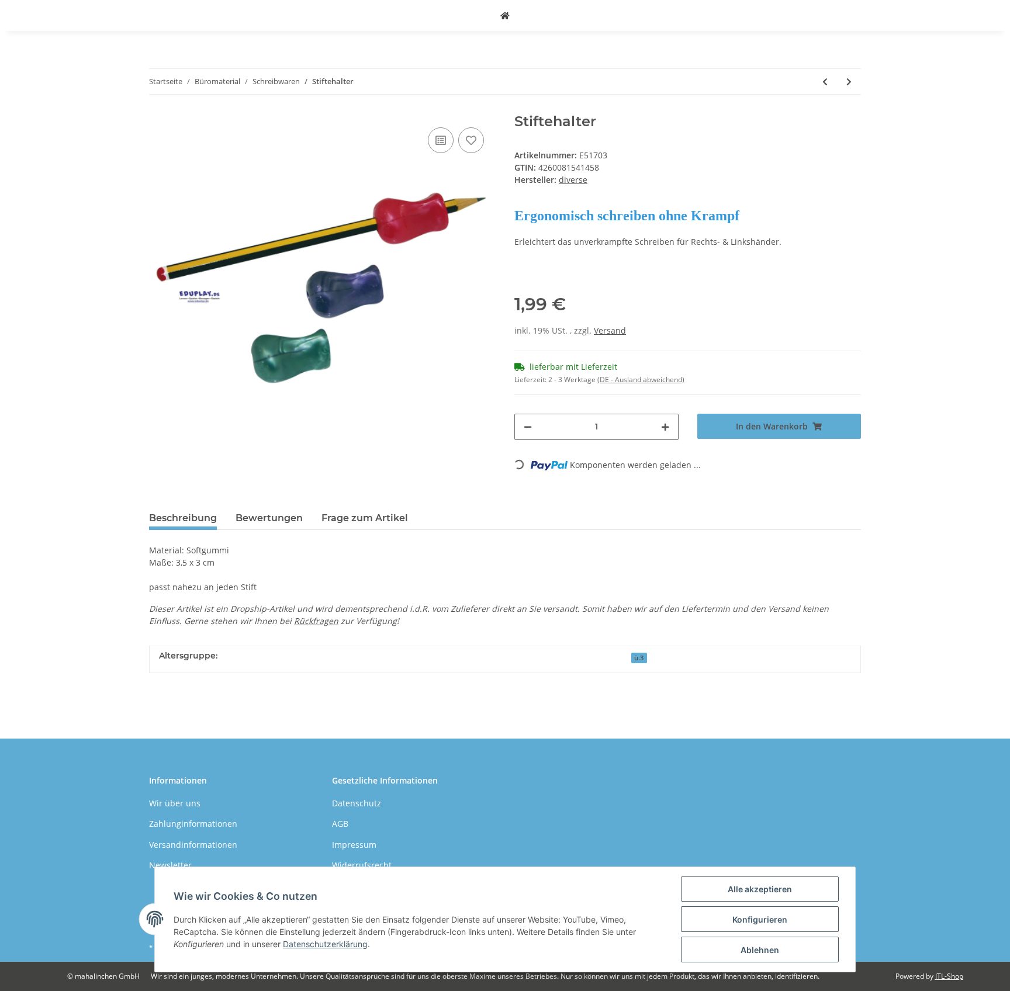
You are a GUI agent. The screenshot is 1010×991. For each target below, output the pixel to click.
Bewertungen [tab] (269, 518)
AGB (340, 823)
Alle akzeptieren (760, 889)
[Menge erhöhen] (665, 426)
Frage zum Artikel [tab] (364, 518)
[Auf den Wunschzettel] (471, 140)
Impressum (354, 844)
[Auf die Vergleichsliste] (441, 140)
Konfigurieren (759, 919)
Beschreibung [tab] (183, 518)
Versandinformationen (193, 844)
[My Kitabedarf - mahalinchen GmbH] (505, 15)
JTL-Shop (949, 976)
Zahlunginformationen (193, 823)
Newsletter (170, 865)
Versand (610, 330)
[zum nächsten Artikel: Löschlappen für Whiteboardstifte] (849, 81)
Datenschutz (356, 803)
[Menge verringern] (528, 426)
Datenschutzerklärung (325, 944)
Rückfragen (316, 620)
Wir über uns (174, 803)
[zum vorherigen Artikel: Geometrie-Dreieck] (825, 81)
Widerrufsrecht (362, 865)
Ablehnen (760, 950)
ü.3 (639, 658)
